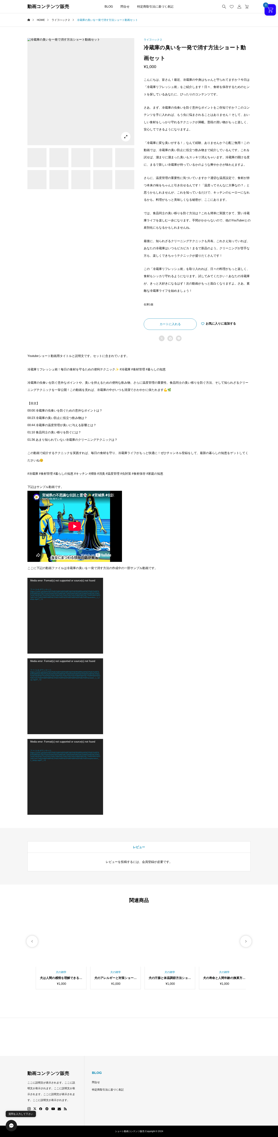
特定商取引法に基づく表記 (155, 6)
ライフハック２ (153, 39)
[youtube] (53, 1108)
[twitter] (34, 1108)
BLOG (109, 6)
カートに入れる (170, 324)
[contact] (59, 1108)
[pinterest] (47, 1108)
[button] (32, 941)
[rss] (65, 1108)
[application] (65, 616)
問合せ (125, 6)
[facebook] (40, 1108)
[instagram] (29, 1108)
